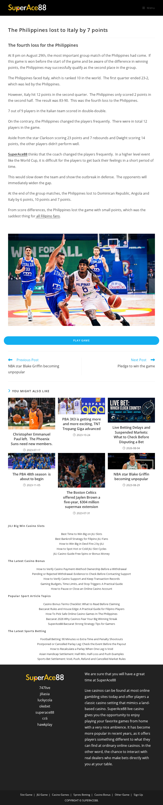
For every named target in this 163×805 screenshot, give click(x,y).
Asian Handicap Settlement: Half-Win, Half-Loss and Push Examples (81, 654)
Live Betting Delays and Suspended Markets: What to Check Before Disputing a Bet (131, 434)
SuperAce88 (17, 154)
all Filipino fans (47, 216)
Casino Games (60, 795)
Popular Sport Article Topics (29, 596)
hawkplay (44, 724)
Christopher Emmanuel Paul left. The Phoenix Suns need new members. (31, 439)
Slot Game (26, 795)
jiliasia (45, 694)
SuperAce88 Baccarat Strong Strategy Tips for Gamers (81, 624)
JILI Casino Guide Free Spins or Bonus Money (81, 554)
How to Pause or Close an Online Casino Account (81, 589)
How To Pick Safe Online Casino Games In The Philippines (81, 614)
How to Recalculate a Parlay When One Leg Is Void (81, 649)
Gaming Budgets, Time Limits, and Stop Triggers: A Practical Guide (82, 584)
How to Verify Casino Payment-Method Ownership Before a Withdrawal (81, 569)
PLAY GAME (81, 340)
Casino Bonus (102, 795)
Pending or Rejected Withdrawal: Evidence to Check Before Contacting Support (81, 574)
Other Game (122, 795)
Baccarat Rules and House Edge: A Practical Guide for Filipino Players (81, 609)
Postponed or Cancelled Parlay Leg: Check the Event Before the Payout (81, 644)
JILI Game (42, 795)
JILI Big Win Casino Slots (26, 526)
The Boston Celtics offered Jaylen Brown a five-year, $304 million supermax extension (81, 499)
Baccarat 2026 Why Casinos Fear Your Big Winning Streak (81, 619)
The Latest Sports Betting (27, 631)
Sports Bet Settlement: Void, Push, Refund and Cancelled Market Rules (81, 659)
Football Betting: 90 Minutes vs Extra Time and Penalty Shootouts (81, 639)
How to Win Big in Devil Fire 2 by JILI (81, 544)
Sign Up (138, 795)
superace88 (44, 712)
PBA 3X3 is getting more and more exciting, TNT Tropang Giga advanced (81, 424)
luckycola (45, 700)
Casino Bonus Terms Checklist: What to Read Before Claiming (81, 604)
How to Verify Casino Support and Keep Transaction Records (82, 579)
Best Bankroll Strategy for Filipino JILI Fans (81, 539)
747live (44, 687)
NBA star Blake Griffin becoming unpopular (131, 476)
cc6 (45, 718)
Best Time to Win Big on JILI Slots (81, 534)
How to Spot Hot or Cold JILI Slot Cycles (81, 549)
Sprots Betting (81, 795)
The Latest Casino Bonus (26, 561)
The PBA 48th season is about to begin (32, 476)
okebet (44, 706)
